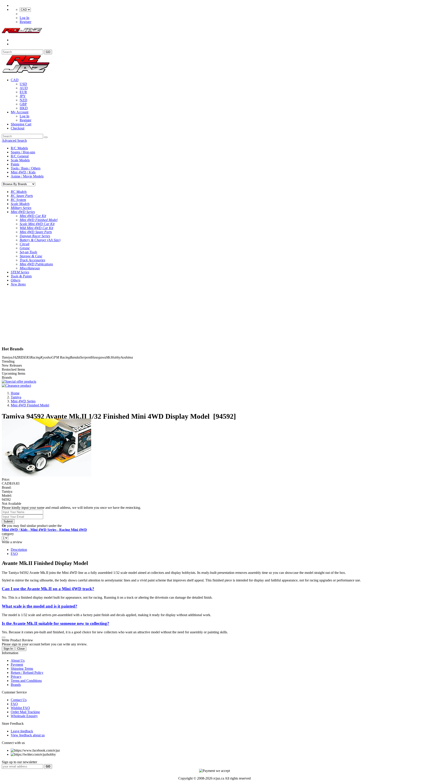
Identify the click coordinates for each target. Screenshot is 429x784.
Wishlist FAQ (20, 708)
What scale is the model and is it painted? (39, 606)
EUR (23, 92)
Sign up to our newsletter (19, 762)
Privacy (16, 676)
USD (23, 84)
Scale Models (20, 160)
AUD (24, 88)
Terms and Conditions (26, 681)
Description (19, 550)
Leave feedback (22, 731)
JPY (23, 96)
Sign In (8, 648)
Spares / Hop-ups (23, 152)
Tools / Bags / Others (25, 168)
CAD (15, 80)
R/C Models (19, 148)
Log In (24, 18)
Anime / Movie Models (27, 176)
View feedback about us (28, 735)
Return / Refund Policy (27, 672)
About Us (18, 660)
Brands (16, 685)
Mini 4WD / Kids (23, 172)
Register (25, 22)
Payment (17, 664)
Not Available (11, 503)
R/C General (20, 156)
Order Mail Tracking (25, 712)
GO (48, 52)
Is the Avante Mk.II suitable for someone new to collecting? (55, 623)
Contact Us (19, 700)
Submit (8, 521)
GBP (23, 104)
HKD (24, 108)
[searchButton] (46, 137)
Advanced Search (14, 140)
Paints (15, 164)
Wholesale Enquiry (24, 716)
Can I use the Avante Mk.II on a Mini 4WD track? (48, 588)
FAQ (14, 554)
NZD (23, 100)
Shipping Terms (22, 668)
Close (21, 648)
